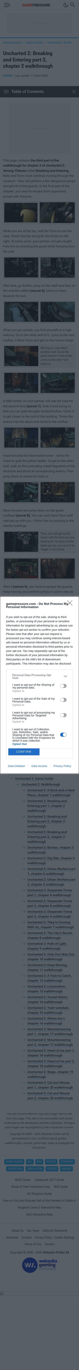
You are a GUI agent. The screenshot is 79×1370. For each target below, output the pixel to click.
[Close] (71, 604)
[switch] (63, 686)
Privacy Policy (62, 766)
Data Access (39, 766)
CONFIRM (23, 751)
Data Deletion (16, 766)
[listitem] (39, 676)
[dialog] (39, 685)
